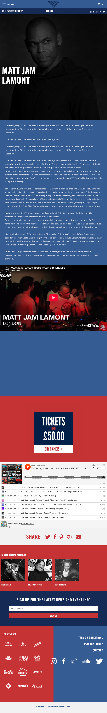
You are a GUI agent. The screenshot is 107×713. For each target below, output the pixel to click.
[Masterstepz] (67, 570)
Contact (98, 650)
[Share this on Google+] (68, 537)
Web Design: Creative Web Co (60, 706)
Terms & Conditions (90, 637)
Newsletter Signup (14, 10)
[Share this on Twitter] (46, 537)
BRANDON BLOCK (35, 584)
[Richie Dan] (13, 570)
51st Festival (41, 706)
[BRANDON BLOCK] (40, 570)
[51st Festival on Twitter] (99, 661)
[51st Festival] (53, 4)
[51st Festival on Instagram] (53, 661)
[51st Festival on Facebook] (63, 661)
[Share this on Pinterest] (60, 537)
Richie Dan (6, 584)
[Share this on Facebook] (53, 537)
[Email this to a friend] (77, 537)
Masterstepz (60, 584)
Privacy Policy (93, 644)
